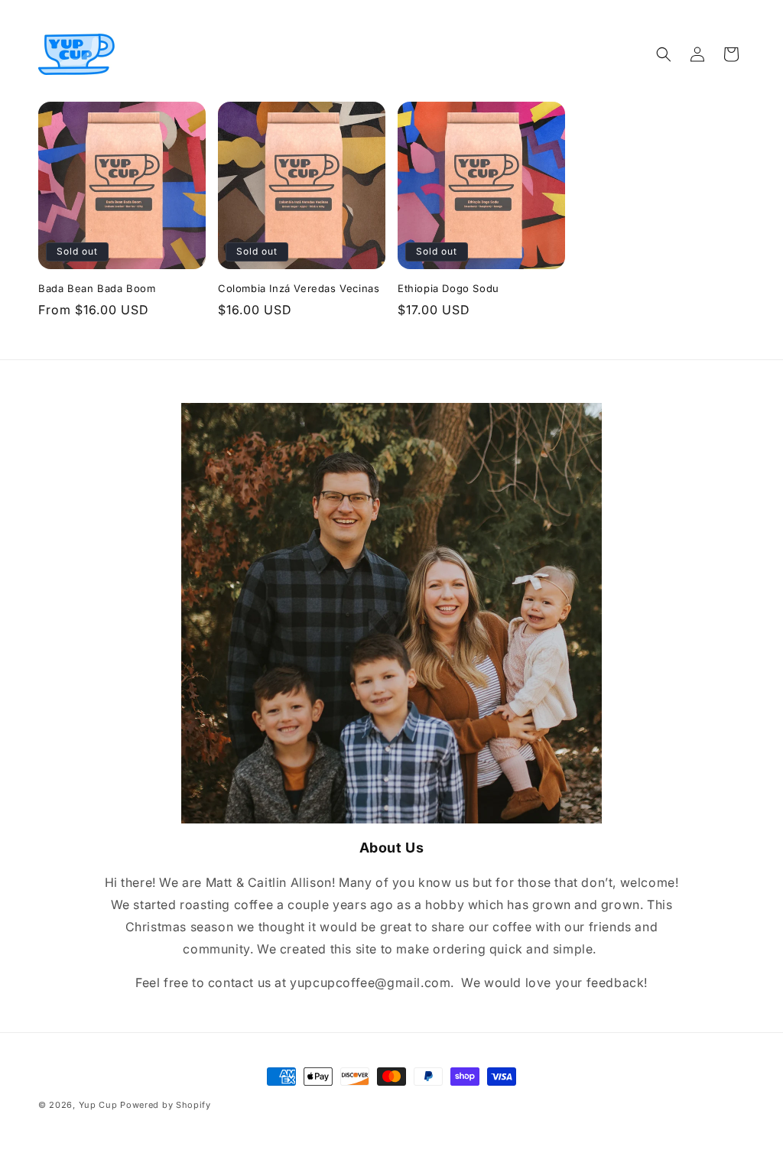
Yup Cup (98, 1104)
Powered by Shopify (165, 1104)
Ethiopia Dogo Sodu (448, 288)
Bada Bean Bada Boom (96, 288)
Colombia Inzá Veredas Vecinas (298, 288)
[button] (664, 54)
